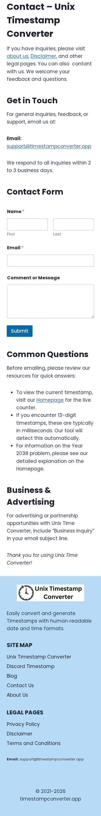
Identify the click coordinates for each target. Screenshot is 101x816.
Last (57, 234)
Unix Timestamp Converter (39, 656)
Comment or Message (33, 277)
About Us (17, 695)
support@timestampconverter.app (49, 146)
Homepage (50, 400)
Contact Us (20, 685)
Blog (12, 676)
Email (15, 247)
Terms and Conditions (34, 743)
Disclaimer (43, 56)
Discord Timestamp (30, 666)
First (11, 234)
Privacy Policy (23, 724)
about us (17, 56)
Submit (19, 331)
